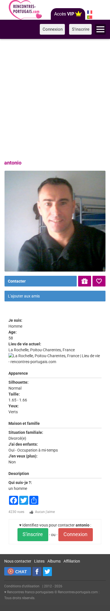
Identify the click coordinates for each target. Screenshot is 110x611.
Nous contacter (17, 561)
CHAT (21, 571)
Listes (39, 561)
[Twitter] (47, 571)
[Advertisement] (55, 98)
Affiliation (71, 561)
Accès (64, 14)
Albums (54, 561)
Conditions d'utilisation (21, 586)
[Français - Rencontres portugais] (89, 12)
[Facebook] (36, 571)
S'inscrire (33, 534)
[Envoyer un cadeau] (85, 281)
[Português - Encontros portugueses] (89, 17)
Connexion (75, 534)
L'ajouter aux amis (24, 296)
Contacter (17, 281)
